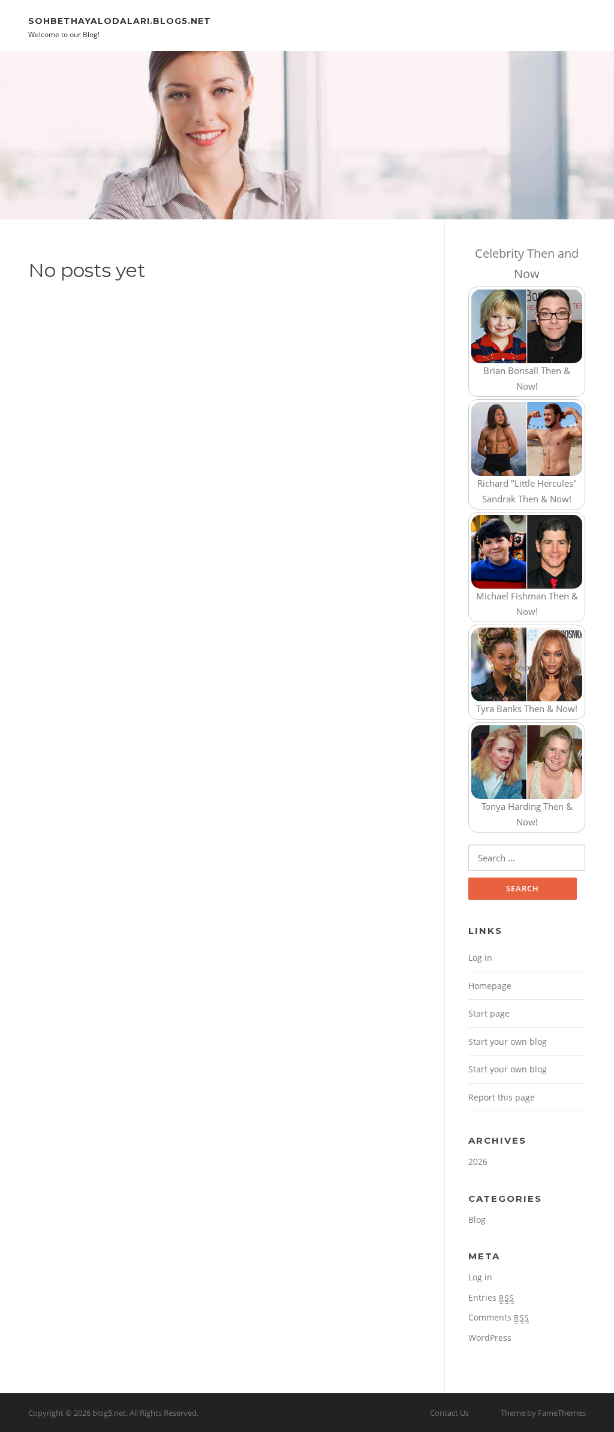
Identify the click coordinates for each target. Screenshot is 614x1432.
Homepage (489, 985)
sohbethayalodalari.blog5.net (119, 20)
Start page (489, 1013)
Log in (480, 957)
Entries (491, 1297)
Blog (477, 1219)
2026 (477, 1161)
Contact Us (449, 1412)
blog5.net (109, 1412)
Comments (498, 1317)
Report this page (501, 1097)
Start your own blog (507, 1041)
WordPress (489, 1337)
